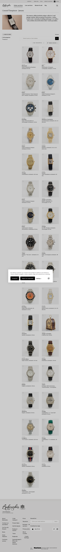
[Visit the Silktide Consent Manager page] (48, 278)
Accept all (14, 278)
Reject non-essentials (27, 278)
